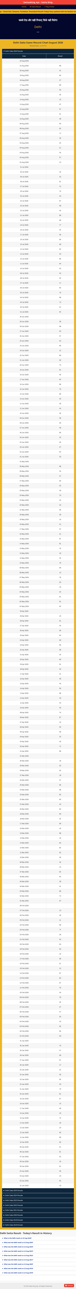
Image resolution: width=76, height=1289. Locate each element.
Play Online (49, 7)
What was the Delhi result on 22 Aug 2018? (18, 1273)
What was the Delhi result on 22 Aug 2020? (18, 1264)
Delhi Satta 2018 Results (14, 1225)
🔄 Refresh (69, 1285)
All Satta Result (35, 7)
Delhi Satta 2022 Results (14, 1205)
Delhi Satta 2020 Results (14, 1215)
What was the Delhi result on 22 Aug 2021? (18, 1260)
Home (24, 7)
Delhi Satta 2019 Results (14, 1220)
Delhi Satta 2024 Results (14, 1195)
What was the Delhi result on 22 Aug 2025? (18, 1242)
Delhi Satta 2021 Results (14, 1210)
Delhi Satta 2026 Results (14, 51)
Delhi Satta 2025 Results (14, 1190)
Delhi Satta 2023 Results (14, 1200)
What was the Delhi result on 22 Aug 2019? (18, 1268)
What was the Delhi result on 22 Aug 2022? (18, 1255)
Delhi (38, 27)
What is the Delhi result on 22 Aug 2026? (18, 1238)
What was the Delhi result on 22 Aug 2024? (18, 1247)
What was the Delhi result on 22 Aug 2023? (18, 1251)
